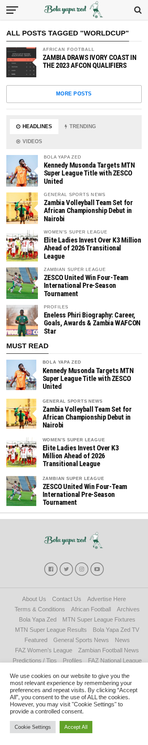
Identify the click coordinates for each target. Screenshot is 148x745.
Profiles (72, 660)
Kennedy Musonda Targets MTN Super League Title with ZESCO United (89, 173)
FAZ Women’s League (43, 650)
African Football (69, 49)
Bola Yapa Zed (62, 362)
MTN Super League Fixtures (98, 619)
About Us (34, 599)
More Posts (74, 94)
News (122, 640)
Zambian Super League (73, 478)
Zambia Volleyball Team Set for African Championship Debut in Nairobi (88, 210)
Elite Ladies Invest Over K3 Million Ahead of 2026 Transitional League (92, 248)
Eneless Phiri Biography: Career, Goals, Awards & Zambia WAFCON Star (92, 323)
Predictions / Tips (35, 660)
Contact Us (66, 599)
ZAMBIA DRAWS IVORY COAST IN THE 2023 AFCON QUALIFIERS (90, 61)
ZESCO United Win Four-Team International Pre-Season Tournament (86, 285)
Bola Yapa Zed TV (116, 629)
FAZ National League (115, 660)
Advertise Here (106, 599)
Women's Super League (74, 439)
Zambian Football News (108, 650)
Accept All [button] (76, 727)
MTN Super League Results (51, 629)
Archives (128, 609)
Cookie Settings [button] (33, 727)
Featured (35, 640)
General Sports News (73, 401)
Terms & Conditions (40, 609)
